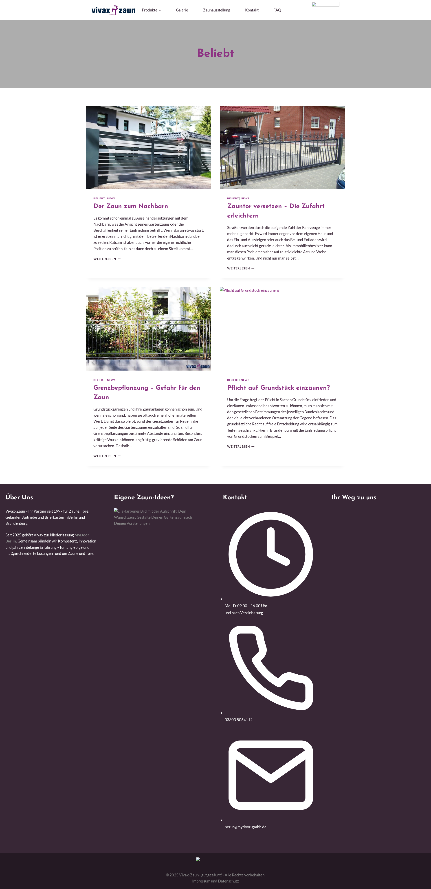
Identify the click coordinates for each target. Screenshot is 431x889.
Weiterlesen (107, 259)
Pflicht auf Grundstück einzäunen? (278, 388)
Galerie (182, 10)
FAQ (277, 10)
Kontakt (252, 10)
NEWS (111, 198)
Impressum (201, 881)
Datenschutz (228, 881)
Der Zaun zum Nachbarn (130, 206)
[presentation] (148, 147)
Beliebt (99, 198)
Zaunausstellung (216, 10)
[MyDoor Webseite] (325, 5)
